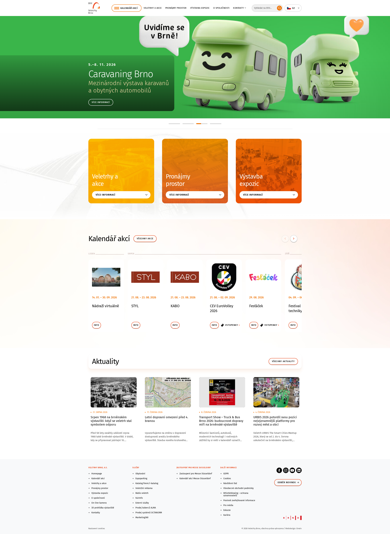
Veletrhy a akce (153, 8)
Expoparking (141, 478)
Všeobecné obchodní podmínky (238, 488)
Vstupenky (231, 325)
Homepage (96, 473)
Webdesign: (290, 528)
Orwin (299, 528)
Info (96, 325)
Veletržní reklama (143, 488)
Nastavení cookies (96, 528)
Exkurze (227, 510)
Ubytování (140, 473)
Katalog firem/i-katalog (146, 483)
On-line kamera (99, 503)
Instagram (286, 470)
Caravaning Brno (120, 74)
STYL (134, 306)
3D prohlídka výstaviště (102, 508)
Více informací (101, 102)
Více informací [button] (105, 194)
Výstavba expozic (200, 8)
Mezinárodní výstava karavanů (128, 83)
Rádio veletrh (141, 493)
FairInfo (139, 498)
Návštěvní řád (230, 483)
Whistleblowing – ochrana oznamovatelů (235, 494)
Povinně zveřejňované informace (239, 500)
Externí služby (142, 503)
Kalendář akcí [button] (129, 8)
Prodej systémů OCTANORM (148, 512)
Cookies (227, 478)
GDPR (226, 473)
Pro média (228, 505)
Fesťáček (256, 306)
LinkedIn (299, 470)
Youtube (292, 470)
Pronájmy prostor (176, 8)
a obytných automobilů (119, 90)
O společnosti (221, 8)
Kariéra (226, 515)
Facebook (279, 470)
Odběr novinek (287, 482)
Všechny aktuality (283, 361)
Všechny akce (145, 238)
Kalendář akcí (98, 478)
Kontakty (95, 512)
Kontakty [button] (238, 8)
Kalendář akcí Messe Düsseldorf (195, 478)
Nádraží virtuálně (105, 306)
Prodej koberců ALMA (145, 508)
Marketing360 (141, 517)
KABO (175, 306)
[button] (293, 8)
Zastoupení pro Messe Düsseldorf (195, 473)
